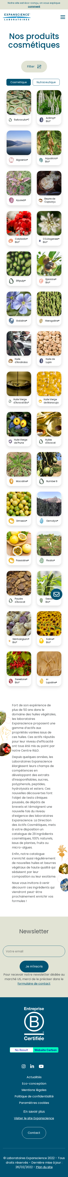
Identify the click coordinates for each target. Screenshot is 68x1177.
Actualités (34, 1077)
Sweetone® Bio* (21, 681)
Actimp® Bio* (51, 120)
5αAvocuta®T (21, 119)
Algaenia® (22, 159)
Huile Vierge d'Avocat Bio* (21, 401)
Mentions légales (34, 1090)
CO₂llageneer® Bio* (51, 240)
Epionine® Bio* (51, 281)
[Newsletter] (56, 594)
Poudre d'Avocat (20, 600)
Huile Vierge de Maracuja (51, 401)
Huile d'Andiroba (21, 361)
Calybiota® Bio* (21, 240)
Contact (34, 1133)
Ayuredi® (21, 200)
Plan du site (44, 1167)
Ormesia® (21, 520)
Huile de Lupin (50, 361)
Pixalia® (50, 560)
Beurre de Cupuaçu (50, 200)
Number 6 (51, 481)
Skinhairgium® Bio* (20, 641)
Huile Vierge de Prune (20, 441)
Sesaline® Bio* (51, 600)
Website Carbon (45, 1050)
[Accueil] (18, 17)
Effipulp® (21, 280)
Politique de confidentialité (34, 1096)
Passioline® (22, 560)
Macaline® (22, 481)
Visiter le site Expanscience (34, 1118)
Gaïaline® (21, 320)
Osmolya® (52, 520)
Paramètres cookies (34, 1103)
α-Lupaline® (51, 681)
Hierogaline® (52, 320)
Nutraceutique (46, 82)
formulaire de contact (34, 983)
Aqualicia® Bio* (51, 160)
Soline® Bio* (50, 641)
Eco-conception (34, 1083)
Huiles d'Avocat (50, 441)
